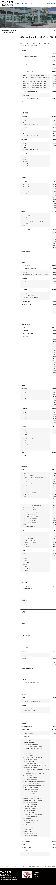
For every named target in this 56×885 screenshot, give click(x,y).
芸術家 (23, 469)
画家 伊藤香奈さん (26, 485)
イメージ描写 (25, 223)
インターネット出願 (26, 229)
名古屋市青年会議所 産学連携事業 (30, 777)
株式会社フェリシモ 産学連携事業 (30, 744)
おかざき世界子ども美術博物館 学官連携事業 (33, 748)
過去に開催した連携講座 (28, 733)
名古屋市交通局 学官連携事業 (29, 763)
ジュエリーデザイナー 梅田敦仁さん (30, 522)
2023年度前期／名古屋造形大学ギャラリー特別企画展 (34, 85)
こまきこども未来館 (27, 740)
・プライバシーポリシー (5, 866)
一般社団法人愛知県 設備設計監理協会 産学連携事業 (34, 781)
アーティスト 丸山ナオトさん (29, 481)
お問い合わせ (37, 876)
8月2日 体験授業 (26, 186)
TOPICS (24, 122)
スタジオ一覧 (24, 153)
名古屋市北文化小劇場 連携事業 (30, 759)
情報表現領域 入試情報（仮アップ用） (31, 149)
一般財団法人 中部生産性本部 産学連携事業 (32, 798)
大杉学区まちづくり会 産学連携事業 (30, 787)
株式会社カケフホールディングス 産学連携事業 (33, 814)
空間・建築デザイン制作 (27, 847)
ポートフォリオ (26, 219)
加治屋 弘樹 (25, 444)
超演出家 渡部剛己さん (27, 496)
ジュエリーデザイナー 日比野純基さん (31, 518)
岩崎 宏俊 (25, 434)
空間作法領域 (25, 163)
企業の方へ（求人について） (28, 333)
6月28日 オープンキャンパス (29, 188)
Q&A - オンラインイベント (28, 193)
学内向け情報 (24, 289)
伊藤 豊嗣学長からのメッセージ (28, 54)
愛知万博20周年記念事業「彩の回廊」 (31, 820)
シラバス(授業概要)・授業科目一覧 (29, 268)
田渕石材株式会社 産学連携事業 (30, 835)
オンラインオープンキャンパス (29, 708)
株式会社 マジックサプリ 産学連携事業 (31, 796)
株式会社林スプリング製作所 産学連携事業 (32, 757)
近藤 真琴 (25, 446)
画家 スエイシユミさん (27, 487)
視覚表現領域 (25, 159)
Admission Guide (26, 651)
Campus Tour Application (27, 668)
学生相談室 (25, 281)
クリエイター (24, 530)
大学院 (23, 452)
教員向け (23, 697)
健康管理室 (25, 283)
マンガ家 (23, 550)
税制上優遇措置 (26, 95)
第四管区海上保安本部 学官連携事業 (30, 789)
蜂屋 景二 (25, 412)
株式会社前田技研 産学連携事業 (30, 767)
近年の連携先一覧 (25, 736)
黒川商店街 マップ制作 (28, 831)
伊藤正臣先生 (25, 570)
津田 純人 (25, 436)
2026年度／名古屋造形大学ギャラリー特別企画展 (33, 75)
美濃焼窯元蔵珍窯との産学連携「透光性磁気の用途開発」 (35, 785)
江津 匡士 (25, 414)
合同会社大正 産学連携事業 (29, 810)
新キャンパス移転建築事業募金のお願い (30, 98)
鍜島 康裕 (25, 432)
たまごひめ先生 (26, 566)
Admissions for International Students (31, 654)
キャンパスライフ (32, 3)
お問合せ (23, 101)
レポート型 (25, 217)
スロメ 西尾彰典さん (27, 546)
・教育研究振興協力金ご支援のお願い (33, 866)
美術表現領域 (24, 116)
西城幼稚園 (25, 824)
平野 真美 (25, 448)
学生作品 (24, 120)
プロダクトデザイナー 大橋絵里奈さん (31, 509)
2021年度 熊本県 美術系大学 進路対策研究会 (31, 682)
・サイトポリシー (14, 866)
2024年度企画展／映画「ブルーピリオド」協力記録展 (34, 81)
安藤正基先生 (25, 553)
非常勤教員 (24, 455)
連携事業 (48, 3)
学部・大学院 (24, 3)
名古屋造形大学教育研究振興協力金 (29, 91)
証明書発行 (25, 293)
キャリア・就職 (41, 3)
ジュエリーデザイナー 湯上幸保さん (30, 520)
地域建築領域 (24, 127)
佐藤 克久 (25, 394)
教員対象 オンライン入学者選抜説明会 (31, 701)
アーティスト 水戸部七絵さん (29, 475)
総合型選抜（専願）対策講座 (29, 710)
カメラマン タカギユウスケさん (29, 536)
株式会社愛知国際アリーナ (28, 822)
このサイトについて (26, 586)
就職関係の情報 (25, 336)
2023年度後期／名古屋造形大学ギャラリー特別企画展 (34, 87)
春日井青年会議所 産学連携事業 (30, 779)
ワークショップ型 (26, 215)
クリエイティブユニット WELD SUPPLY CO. (32, 505)
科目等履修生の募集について (28, 301)
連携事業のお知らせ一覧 (27, 726)
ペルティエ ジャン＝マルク (28, 438)
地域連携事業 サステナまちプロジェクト (32, 808)
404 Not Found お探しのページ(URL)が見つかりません (9, 31)
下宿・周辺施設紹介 (27, 286)
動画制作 (23, 844)
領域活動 (24, 145)
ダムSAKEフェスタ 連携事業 (29, 761)
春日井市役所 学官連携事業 (29, 793)
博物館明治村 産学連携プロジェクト (31, 753)
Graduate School (25, 658)
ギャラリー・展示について (27, 71)
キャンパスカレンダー (26, 265)
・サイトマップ (22, 866)
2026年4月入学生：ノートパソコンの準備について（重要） (35, 274)
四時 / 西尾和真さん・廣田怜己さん (30, 526)
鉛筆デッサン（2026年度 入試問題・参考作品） (33, 221)
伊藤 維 (24, 416)
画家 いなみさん (26, 490)
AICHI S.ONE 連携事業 (27, 775)
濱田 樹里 (25, 392)
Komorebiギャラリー (26, 850)
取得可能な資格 (25, 330)
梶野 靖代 (25, 398)
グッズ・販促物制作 (26, 841)
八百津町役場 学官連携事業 (29, 742)
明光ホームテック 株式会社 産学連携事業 (31, 783)
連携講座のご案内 (25, 729)
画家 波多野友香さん (27, 494)
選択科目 (24, 225)
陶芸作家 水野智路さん (27, 473)
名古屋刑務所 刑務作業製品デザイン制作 (32, 833)
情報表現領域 (24, 139)
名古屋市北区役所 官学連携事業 (30, 804)
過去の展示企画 (26, 853)
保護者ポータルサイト (26, 304)
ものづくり (24, 502)
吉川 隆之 (25, 440)
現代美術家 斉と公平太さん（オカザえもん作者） (33, 477)
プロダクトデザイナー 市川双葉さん (30, 512)
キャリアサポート (25, 327)
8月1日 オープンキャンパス (28, 184)
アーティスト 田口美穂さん (28, 483)
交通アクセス (24, 64)
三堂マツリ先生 (26, 562)
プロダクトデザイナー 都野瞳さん (30, 507)
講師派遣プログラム (26, 251)
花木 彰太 (25, 396)
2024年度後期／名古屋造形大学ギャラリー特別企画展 (34, 83)
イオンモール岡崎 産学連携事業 (30, 816)
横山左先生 (25, 560)
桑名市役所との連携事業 (28, 755)
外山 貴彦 (25, 430)
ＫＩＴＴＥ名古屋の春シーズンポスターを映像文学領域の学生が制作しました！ (36, 770)
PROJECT (25, 147)
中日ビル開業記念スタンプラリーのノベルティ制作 (34, 773)
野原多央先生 (25, 558)
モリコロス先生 (26, 555)
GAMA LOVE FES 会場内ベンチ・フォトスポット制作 (34, 827)
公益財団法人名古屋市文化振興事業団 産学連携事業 (34, 800)
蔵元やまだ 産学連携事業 (28, 812)
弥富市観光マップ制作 (27, 829)
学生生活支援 (24, 278)
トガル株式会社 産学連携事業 (29, 806)
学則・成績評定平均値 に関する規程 (29, 56)
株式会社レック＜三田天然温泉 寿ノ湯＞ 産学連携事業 (35, 765)
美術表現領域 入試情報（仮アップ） (30, 124)
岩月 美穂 (25, 418)
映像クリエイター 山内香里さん (29, 540)
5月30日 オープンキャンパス (29, 191)
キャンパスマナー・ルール (28, 295)
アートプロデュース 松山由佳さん (30, 492)
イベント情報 (24, 181)
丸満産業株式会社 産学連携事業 (30, 802)
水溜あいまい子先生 (27, 568)
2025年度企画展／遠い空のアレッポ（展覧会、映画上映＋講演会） (36, 78)
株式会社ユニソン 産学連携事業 (30, 791)
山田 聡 (24, 442)
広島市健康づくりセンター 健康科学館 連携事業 (34, 751)
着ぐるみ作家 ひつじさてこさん (29, 542)
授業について (25, 272)
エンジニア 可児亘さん (27, 534)
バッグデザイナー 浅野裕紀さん (29, 514)
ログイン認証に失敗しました (28, 588)
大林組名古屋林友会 (27, 818)
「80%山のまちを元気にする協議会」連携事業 (33, 746)
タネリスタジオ (26, 479)
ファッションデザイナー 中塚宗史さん (31, 516)
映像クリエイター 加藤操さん (29, 538)
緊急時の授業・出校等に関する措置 (30, 297)
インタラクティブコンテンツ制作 (29, 839)
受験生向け (24, 705)
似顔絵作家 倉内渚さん (27, 544)
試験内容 (23, 211)
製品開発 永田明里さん (27, 524)
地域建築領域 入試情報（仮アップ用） (31, 135)
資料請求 (36, 874)
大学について (17, 3)
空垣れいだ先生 (26, 564)
